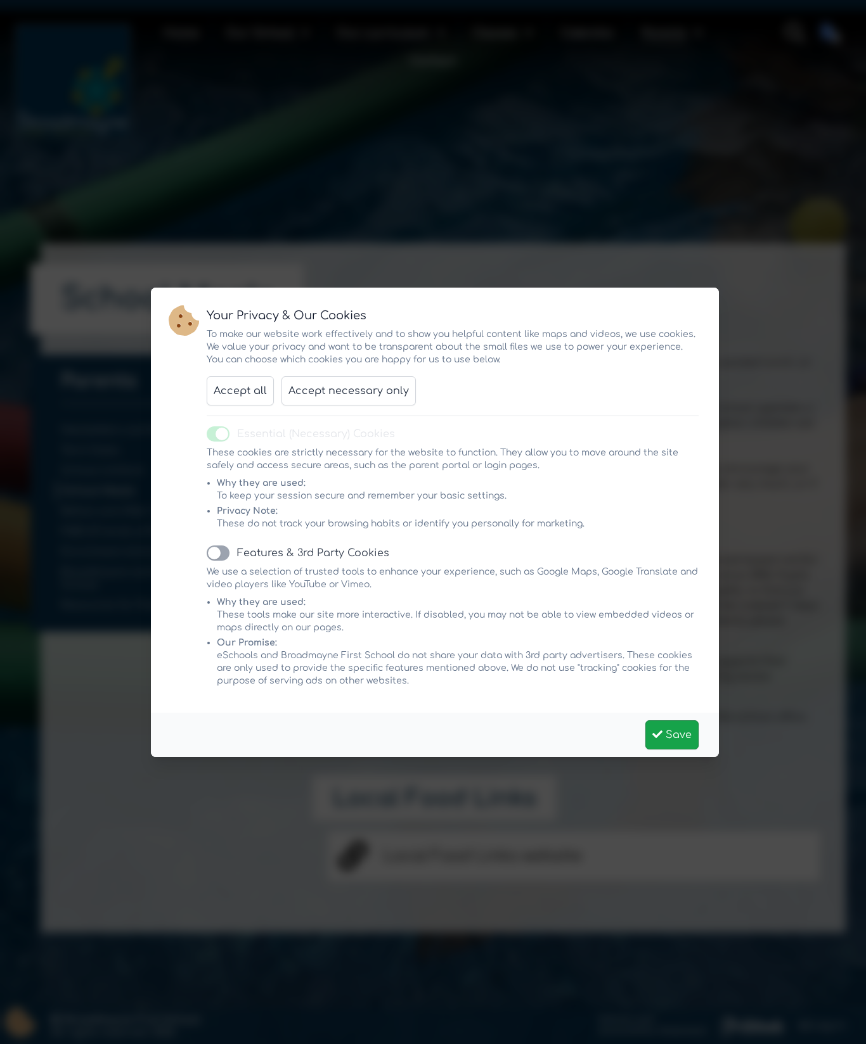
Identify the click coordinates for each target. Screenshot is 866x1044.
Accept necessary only (348, 391)
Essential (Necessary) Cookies (316, 434)
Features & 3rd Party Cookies (313, 553)
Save (677, 735)
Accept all (240, 391)
